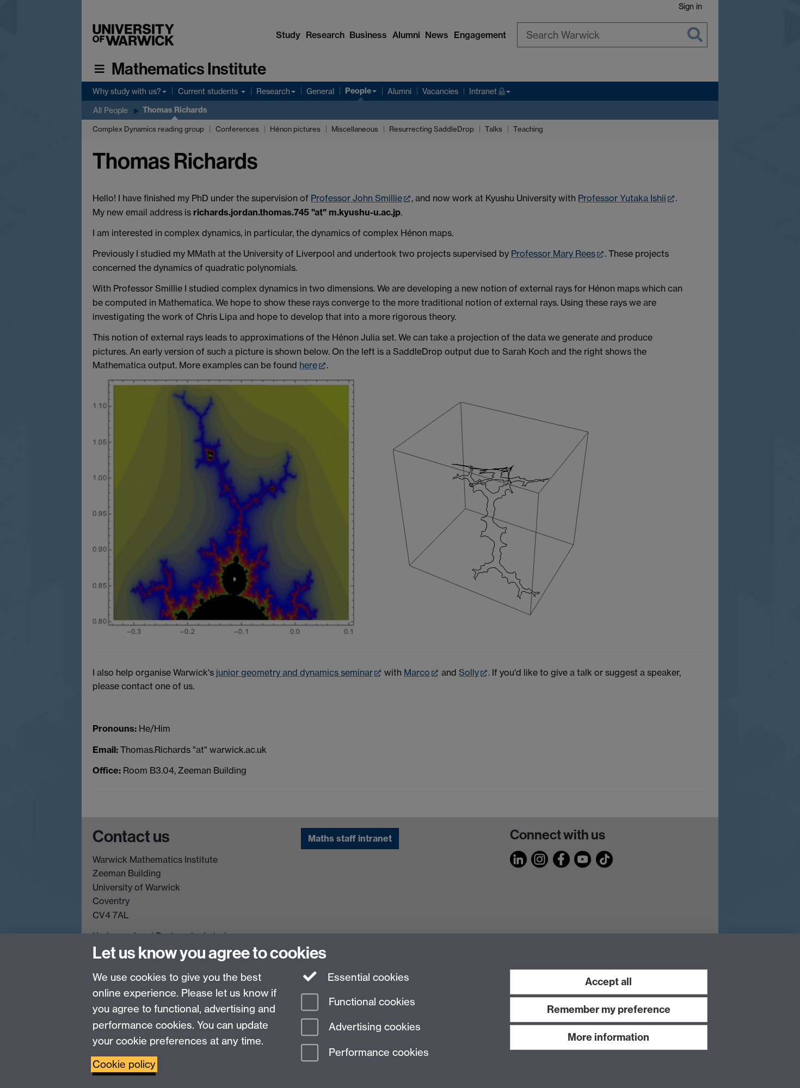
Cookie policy (124, 1064)
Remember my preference (608, 1009)
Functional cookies (370, 1002)
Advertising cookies (373, 1027)
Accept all (608, 981)
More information (608, 1037)
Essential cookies (367, 977)
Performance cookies (377, 1053)
